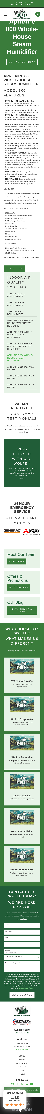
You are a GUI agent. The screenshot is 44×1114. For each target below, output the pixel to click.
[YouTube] (31, 1084)
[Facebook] (17, 1084)
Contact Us (14, 268)
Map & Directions (22, 1049)
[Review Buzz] (12, 1084)
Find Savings (18, 587)
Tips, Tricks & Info (22, 610)
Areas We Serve (22, 1063)
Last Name (8, 931)
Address (7, 950)
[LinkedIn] (27, 1084)
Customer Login (22, 3)
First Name (8, 925)
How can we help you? (12, 963)
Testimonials (22, 1067)
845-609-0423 (22, 1032)
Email (6, 944)
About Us (22, 1059)
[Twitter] (22, 1084)
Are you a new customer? (13, 956)
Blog (22, 1070)
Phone (7, 937)
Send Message (22, 995)
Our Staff (16, 561)
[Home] (21, 14)
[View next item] (24, 492)
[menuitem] (22, 295)
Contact (22, 1074)
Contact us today (22, 62)
